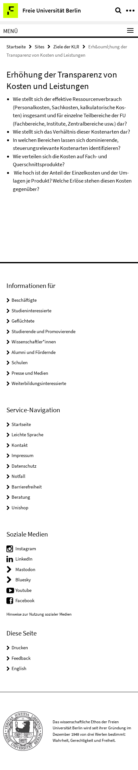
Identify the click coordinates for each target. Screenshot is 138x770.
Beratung (21, 497)
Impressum (22, 455)
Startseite (16, 47)
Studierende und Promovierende (43, 331)
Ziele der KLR (66, 47)
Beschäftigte (24, 300)
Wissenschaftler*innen (34, 342)
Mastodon (25, 569)
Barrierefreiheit (27, 487)
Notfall (18, 476)
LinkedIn (23, 559)
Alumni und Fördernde (34, 352)
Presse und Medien (30, 373)
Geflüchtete (23, 321)
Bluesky (23, 580)
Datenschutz (24, 466)
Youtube (23, 590)
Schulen (20, 362)
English (19, 668)
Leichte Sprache (27, 434)
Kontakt (20, 445)
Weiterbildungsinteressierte (39, 383)
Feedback (21, 658)
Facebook (24, 600)
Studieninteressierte (31, 310)
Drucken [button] (20, 647)
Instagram (25, 548)
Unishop (20, 507)
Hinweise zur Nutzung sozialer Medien (39, 614)
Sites (39, 47)
